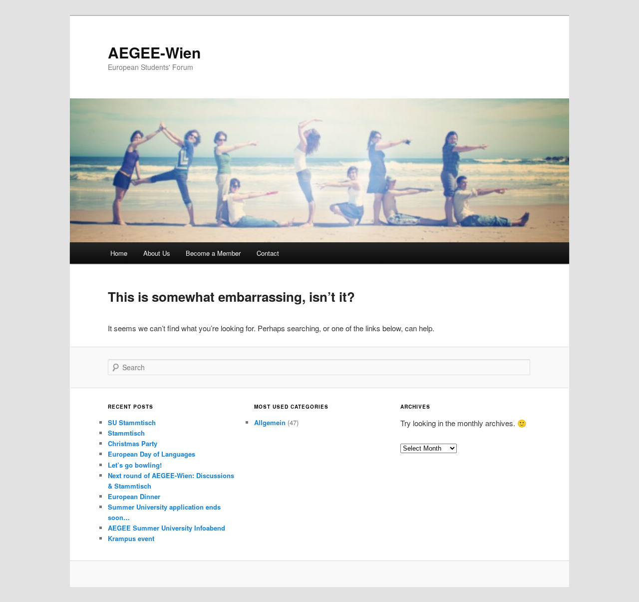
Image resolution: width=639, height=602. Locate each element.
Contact (268, 253)
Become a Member (213, 253)
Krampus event (131, 538)
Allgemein (270, 422)
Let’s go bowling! (135, 465)
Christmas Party (132, 443)
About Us (156, 253)
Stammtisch (126, 433)
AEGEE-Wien (154, 52)
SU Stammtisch (132, 422)
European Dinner (134, 496)
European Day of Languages (151, 454)
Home (118, 253)
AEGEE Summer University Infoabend (166, 528)
